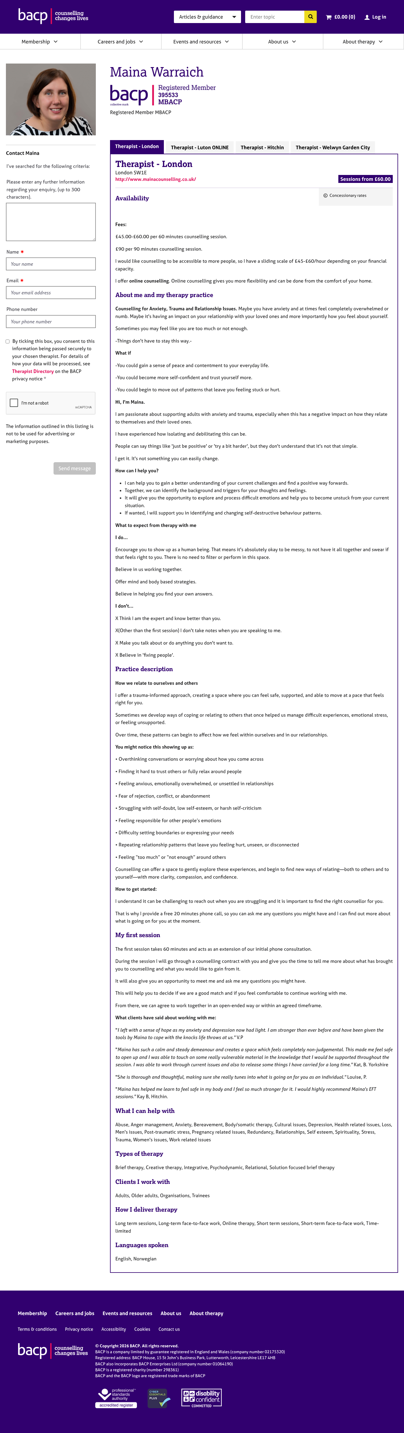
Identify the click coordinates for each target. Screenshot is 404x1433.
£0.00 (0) (344, 17)
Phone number (22, 309)
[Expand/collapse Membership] (55, 41)
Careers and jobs (116, 41)
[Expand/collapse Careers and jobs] (141, 41)
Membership (36, 41)
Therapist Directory (33, 371)
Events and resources (197, 41)
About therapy (359, 41)
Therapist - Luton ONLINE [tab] (200, 147)
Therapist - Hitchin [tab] (262, 147)
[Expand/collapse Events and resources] (227, 41)
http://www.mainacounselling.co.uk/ (155, 179)
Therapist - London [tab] (137, 146)
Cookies (142, 1329)
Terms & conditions (37, 1329)
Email (13, 280)
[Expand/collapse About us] (294, 41)
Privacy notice (79, 1329)
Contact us (169, 1329)
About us (278, 41)
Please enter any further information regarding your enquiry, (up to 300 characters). (46, 189)
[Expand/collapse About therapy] (380, 41)
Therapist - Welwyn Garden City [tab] (333, 147)
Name (13, 252)
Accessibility (113, 1329)
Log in (379, 17)
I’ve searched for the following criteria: (48, 166)
